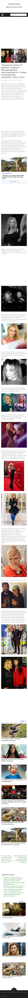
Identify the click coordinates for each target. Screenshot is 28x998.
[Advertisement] (14, 32)
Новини (20, 80)
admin (14, 80)
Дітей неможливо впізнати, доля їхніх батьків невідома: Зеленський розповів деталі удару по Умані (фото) (20, 859)
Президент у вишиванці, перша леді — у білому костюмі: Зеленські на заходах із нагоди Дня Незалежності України (13, 879)
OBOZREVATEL (13, 136)
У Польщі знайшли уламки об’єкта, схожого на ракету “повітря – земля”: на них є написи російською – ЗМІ (7, 859)
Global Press (14, 4)
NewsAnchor (24, 992)
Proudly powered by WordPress (8, 992)
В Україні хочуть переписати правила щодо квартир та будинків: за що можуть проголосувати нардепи (14, 894)
